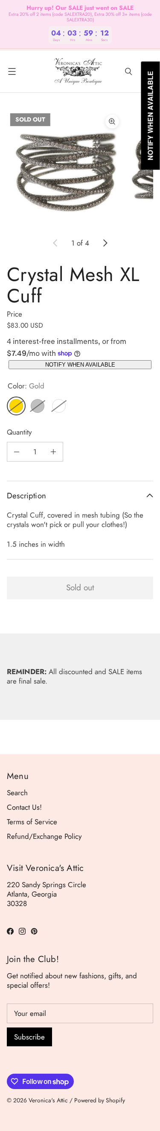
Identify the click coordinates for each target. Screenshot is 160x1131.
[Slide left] (55, 243)
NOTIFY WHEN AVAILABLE (80, 364)
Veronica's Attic (48, 1100)
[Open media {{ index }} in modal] (65, 168)
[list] (80, 168)
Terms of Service (32, 822)
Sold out (80, 587)
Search (17, 793)
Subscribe (29, 1037)
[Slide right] (105, 243)
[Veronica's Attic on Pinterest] (34, 931)
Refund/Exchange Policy (44, 836)
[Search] (128, 71)
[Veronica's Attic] (77, 71)
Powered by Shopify (99, 1100)
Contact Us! (24, 807)
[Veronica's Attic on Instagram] (22, 931)
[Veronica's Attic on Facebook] (10, 931)
